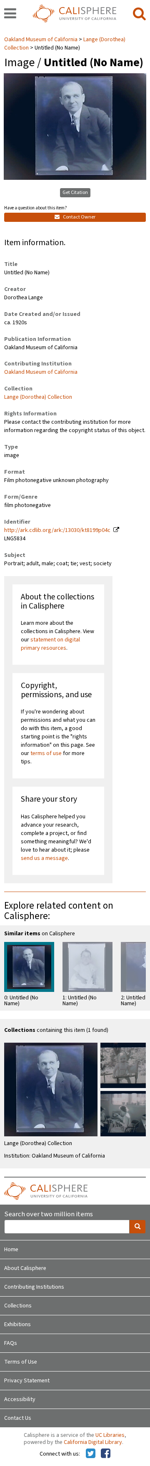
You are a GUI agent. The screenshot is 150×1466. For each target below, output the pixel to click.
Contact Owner (78, 217)
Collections (18, 1306)
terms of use (46, 753)
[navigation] (10, 14)
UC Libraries (110, 1435)
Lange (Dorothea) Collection (38, 397)
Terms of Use (20, 1362)
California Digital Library (93, 1442)
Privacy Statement (27, 1381)
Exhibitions (17, 1324)
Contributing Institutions (34, 1287)
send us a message (44, 858)
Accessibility (19, 1399)
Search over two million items (48, 1214)
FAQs (10, 1343)
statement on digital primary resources (50, 644)
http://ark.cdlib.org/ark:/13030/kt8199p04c (57, 530)
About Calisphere (25, 1268)
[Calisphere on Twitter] (90, 1454)
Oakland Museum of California (41, 39)
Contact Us (17, 1418)
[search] (139, 14)
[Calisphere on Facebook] (105, 1454)
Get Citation (75, 192)
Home (11, 1249)
